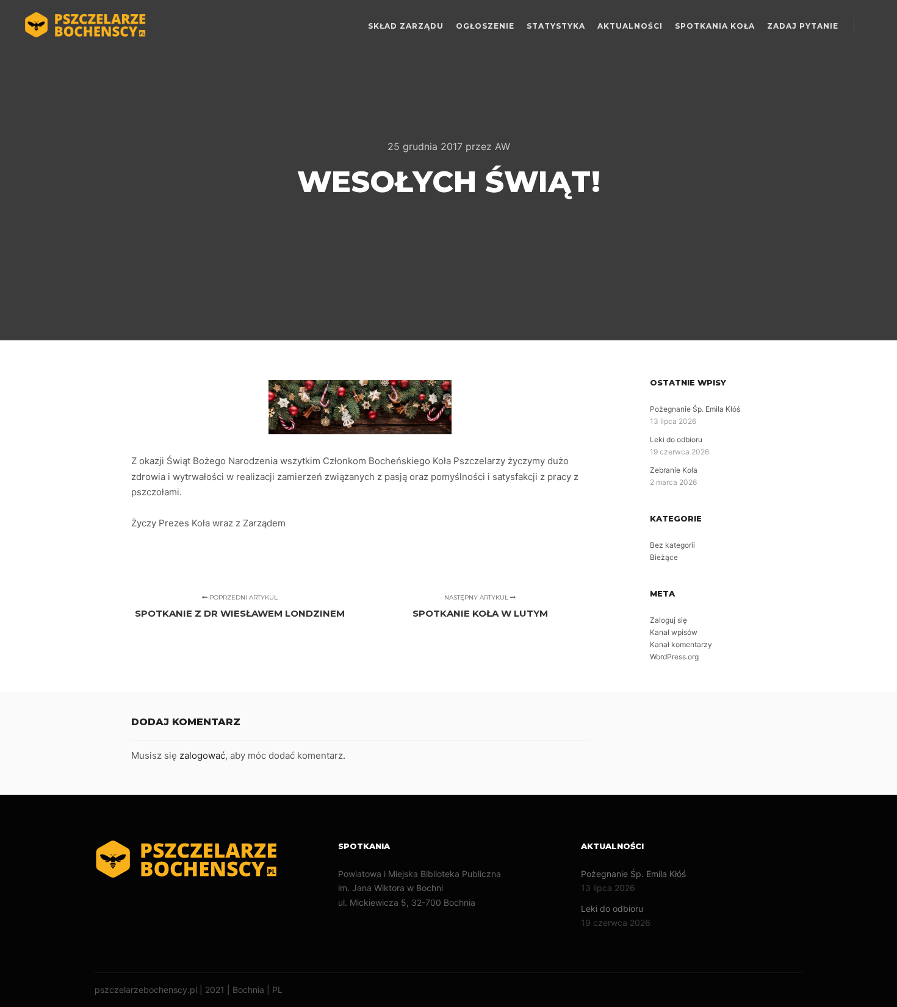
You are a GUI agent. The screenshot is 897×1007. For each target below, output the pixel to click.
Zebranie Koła (673, 470)
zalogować (202, 755)
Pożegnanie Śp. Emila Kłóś (695, 409)
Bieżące (664, 557)
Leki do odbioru (676, 439)
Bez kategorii (672, 545)
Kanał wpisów (673, 632)
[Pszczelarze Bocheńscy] (85, 26)
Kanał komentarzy (681, 644)
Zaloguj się (668, 620)
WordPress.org (674, 656)
